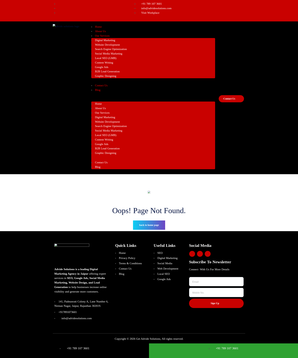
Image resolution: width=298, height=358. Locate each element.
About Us (100, 31)
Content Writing (104, 62)
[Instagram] (200, 254)
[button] (153, 99)
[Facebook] (208, 254)
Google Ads (101, 67)
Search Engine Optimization (111, 49)
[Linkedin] (192, 254)
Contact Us (101, 85)
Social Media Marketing (108, 53)
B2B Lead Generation (107, 71)
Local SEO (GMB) (105, 58)
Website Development (107, 44)
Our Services (102, 35)
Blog (97, 89)
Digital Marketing (105, 40)
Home (98, 26)
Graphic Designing (105, 75)
